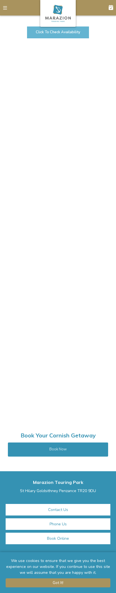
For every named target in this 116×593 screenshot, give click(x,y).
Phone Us (58, 524)
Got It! (58, 582)
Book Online (58, 538)
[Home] (58, 13)
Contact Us (58, 509)
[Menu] (7, 8)
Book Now (108, 8)
